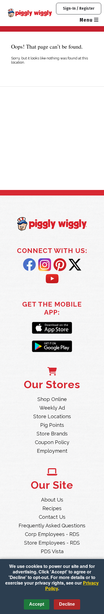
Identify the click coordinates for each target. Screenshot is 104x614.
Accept (36, 604)
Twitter (75, 264)
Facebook (29, 264)
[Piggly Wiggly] (52, 224)
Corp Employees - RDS (52, 534)
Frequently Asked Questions (52, 525)
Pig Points (52, 425)
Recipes (52, 508)
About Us (52, 500)
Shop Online (52, 399)
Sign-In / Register (78, 8)
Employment (52, 451)
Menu (87, 20)
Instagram (44, 264)
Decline (67, 604)
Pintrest (60, 264)
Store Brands (52, 434)
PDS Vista (52, 551)
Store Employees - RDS (52, 543)
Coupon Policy (52, 442)
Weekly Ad (52, 408)
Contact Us (52, 517)
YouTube (52, 279)
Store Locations (52, 416)
